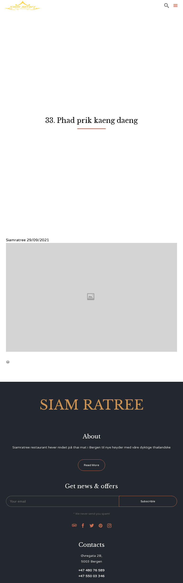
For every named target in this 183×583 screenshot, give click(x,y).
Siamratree (16, 240)
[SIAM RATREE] (23, 5)
